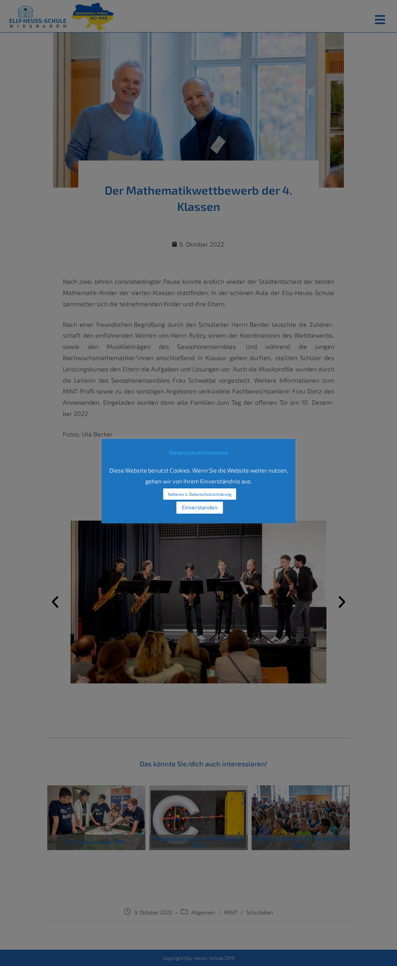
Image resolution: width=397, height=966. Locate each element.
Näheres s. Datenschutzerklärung (199, 494)
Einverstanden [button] (199, 507)
